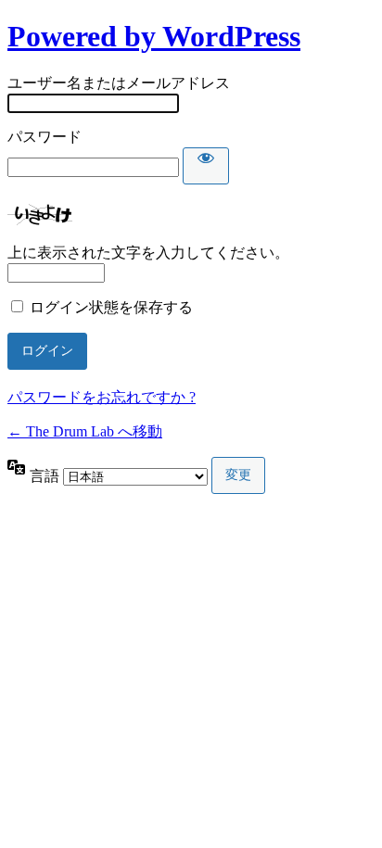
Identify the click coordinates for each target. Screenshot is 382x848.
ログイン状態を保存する (111, 307)
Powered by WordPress (153, 36)
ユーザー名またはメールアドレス (118, 83)
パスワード (44, 137)
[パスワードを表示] (206, 165)
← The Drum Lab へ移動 (84, 431)
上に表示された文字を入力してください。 (148, 252)
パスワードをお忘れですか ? (101, 397)
